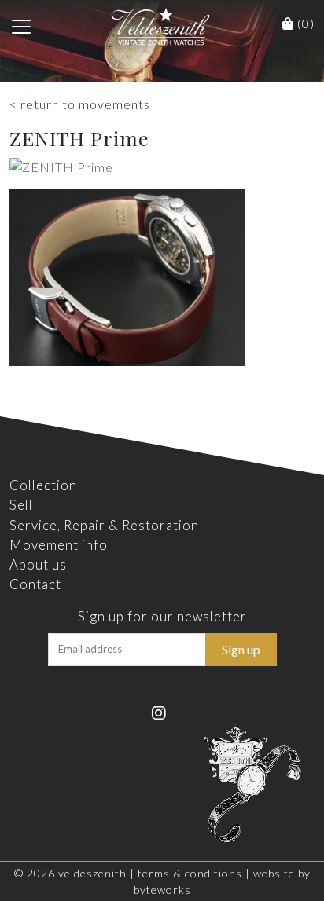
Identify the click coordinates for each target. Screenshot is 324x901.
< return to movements (79, 104)
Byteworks (162, 889)
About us (38, 564)
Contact (35, 584)
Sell (21, 504)
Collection (43, 485)
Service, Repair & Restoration (104, 525)
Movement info (58, 545)
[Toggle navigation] (21, 26)
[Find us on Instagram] (162, 712)
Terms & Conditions (190, 873)
